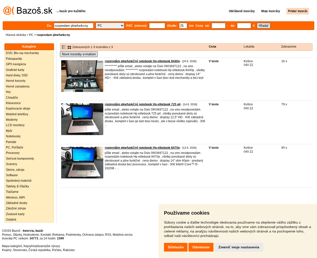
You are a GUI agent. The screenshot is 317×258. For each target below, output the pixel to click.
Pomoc (6, 234)
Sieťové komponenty (20, 158)
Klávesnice (13, 103)
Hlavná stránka (16, 35)
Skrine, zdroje (15, 170)
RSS (108, 234)
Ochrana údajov (93, 234)
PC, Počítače (14, 147)
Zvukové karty (15, 214)
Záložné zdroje (16, 208)
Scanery (11, 164)
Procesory (13, 153)
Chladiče (12, 97)
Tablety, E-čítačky (17, 186)
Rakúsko (69, 250)
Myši (9, 131)
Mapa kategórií (12, 246)
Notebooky (13, 136)
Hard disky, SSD (17, 75)
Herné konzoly (16, 81)
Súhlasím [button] (176, 247)
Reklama (58, 234)
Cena (212, 46)
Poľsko (56, 250)
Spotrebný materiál (18, 180)
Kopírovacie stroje (18, 108)
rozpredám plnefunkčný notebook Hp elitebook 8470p (142, 147)
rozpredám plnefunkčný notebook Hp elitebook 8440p (142, 61)
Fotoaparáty (14, 58)
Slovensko (20, 250)
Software (12, 175)
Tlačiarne (12, 192)
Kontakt (46, 234)
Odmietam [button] (201, 247)
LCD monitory (15, 125)
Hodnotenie (31, 234)
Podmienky (73, 234)
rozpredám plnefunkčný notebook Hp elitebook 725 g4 (143, 104)
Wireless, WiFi (15, 197)
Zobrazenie (288, 46)
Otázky (17, 234)
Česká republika (39, 250)
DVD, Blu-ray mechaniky (22, 53)
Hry (8, 92)
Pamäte (11, 142)
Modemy (12, 119)
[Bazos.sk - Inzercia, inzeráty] (28, 14)
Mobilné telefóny (17, 114)
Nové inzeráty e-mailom (79, 54)
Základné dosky (16, 203)
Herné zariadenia (17, 86)
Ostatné (11, 219)
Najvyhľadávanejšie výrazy (42, 246)
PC (31, 35)
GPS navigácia (16, 64)
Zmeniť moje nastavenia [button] (238, 247)
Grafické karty (15, 70)
